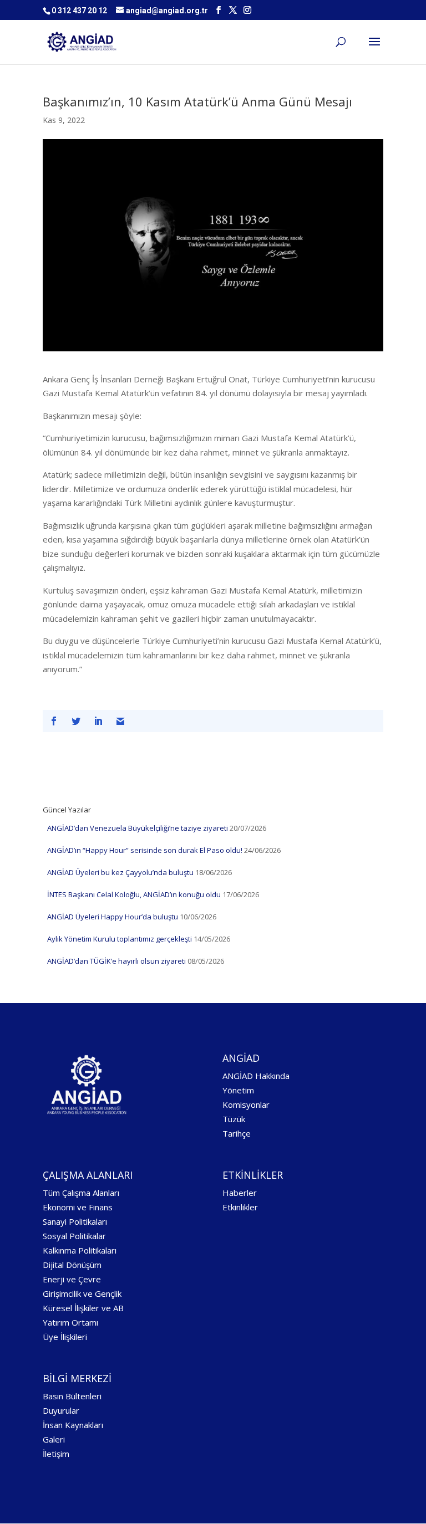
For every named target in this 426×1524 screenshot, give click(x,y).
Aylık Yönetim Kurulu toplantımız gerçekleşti (119, 939)
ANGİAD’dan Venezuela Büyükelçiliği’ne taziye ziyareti (137, 828)
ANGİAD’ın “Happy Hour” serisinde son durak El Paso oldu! (144, 850)
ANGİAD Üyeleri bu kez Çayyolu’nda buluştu (120, 872)
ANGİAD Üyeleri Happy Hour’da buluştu (112, 917)
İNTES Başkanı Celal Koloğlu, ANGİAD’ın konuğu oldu (134, 894)
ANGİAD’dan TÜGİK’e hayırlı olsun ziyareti (116, 961)
